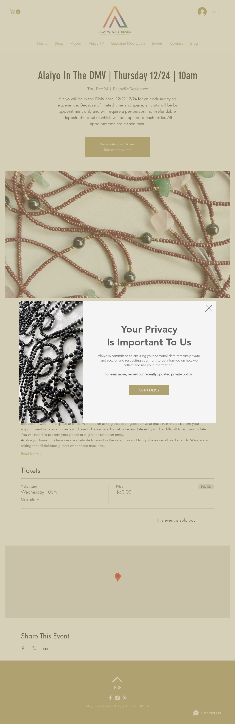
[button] (208, 308)
